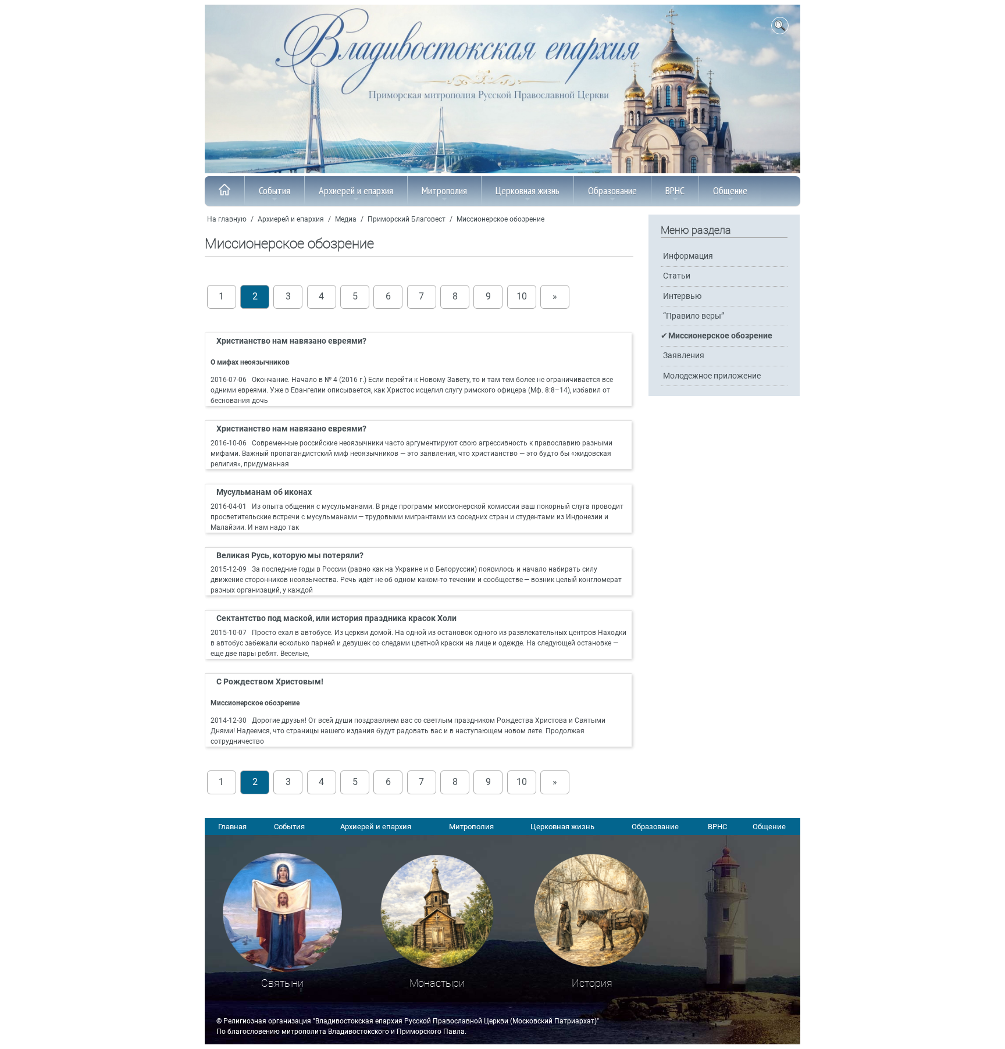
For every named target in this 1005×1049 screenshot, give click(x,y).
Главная (232, 826)
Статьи (676, 276)
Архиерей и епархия (356, 190)
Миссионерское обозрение (500, 219)
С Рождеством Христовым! (269, 682)
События (274, 190)
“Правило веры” (693, 316)
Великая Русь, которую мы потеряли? (289, 556)
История (592, 983)
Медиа (346, 219)
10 (521, 296)
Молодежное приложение (712, 376)
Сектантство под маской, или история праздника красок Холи (336, 618)
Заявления (683, 356)
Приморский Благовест (407, 219)
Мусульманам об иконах (264, 492)
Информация (688, 256)
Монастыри (437, 983)
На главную (227, 219)
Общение (730, 190)
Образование (612, 190)
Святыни (282, 983)
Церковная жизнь (527, 190)
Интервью (682, 296)
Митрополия (444, 190)
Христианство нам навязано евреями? (291, 341)
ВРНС (675, 190)
